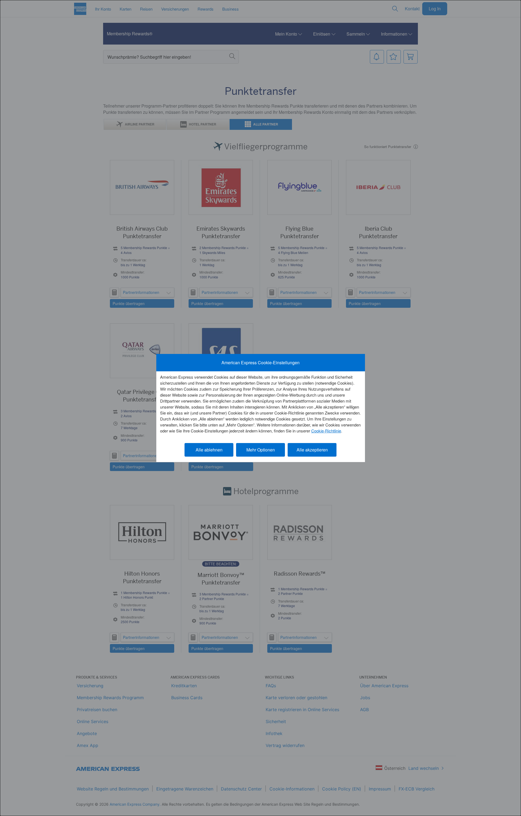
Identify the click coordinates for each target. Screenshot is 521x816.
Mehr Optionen (260, 450)
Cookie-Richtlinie (326, 431)
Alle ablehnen (209, 450)
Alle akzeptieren (312, 450)
